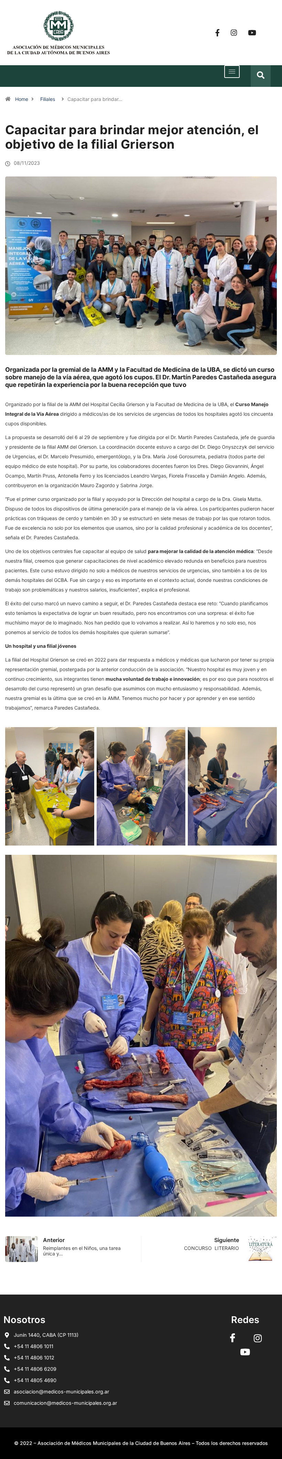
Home (21, 99)
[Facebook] (217, 33)
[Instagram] (234, 33)
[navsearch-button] (261, 76)
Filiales (47, 99)
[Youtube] (252, 33)
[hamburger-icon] (232, 71)
